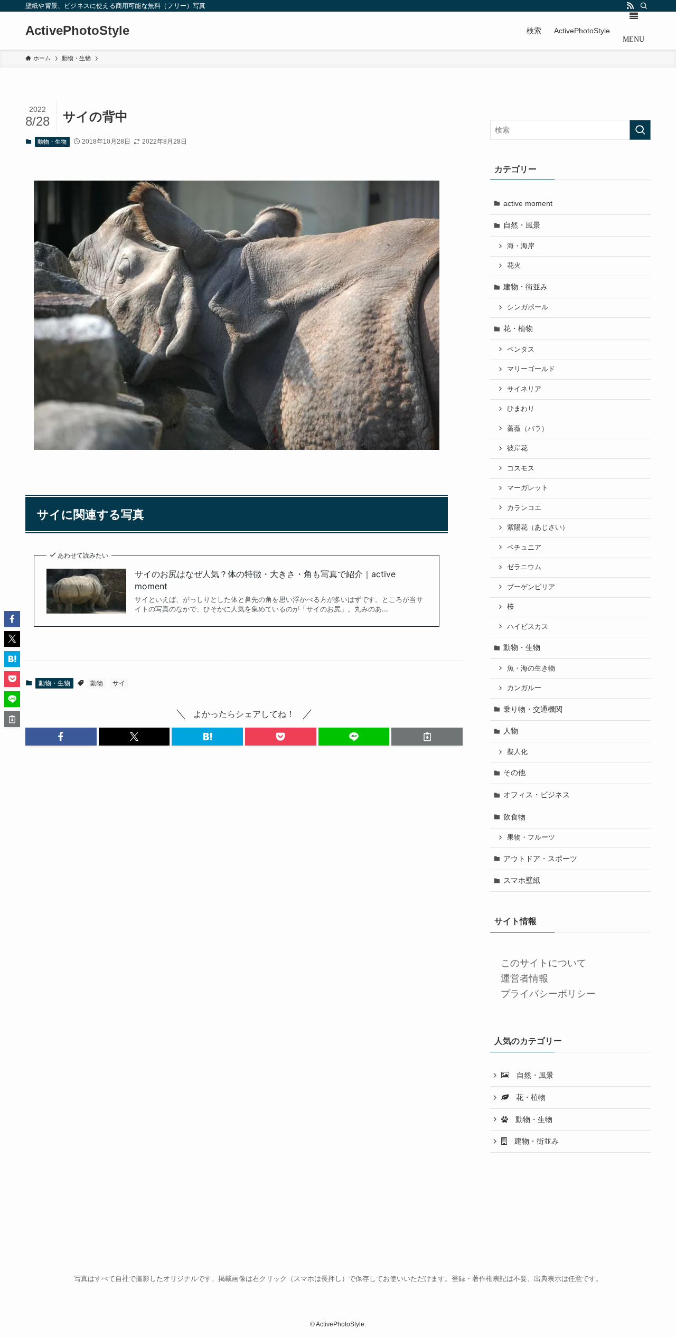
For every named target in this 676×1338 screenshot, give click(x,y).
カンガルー (524, 688)
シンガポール (527, 307)
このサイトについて (543, 963)
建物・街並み (525, 286)
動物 (96, 683)
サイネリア (524, 389)
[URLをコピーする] (427, 737)
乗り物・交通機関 (532, 709)
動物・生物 (52, 141)
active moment (527, 203)
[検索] (644, 6)
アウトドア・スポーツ (540, 858)
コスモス (520, 468)
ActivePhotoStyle (77, 30)
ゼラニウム (524, 567)
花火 (514, 265)
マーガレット (527, 488)
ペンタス (520, 349)
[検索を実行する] (640, 130)
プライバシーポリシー (548, 993)
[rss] (630, 6)
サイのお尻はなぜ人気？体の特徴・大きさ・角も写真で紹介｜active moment (265, 580)
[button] (61, 737)
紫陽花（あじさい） (538, 527)
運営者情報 (524, 978)
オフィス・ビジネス (536, 794)
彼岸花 (517, 448)
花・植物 (518, 328)
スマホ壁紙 (521, 880)
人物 (510, 731)
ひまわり (520, 408)
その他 (514, 772)
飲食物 (514, 817)
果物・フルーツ (531, 837)
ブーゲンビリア (531, 587)
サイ (118, 683)
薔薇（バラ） (527, 428)
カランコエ (524, 508)
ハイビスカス (527, 626)
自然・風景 (521, 225)
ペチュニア (524, 547)
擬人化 (517, 752)
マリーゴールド (531, 369)
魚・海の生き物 (531, 668)
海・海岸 (520, 246)
